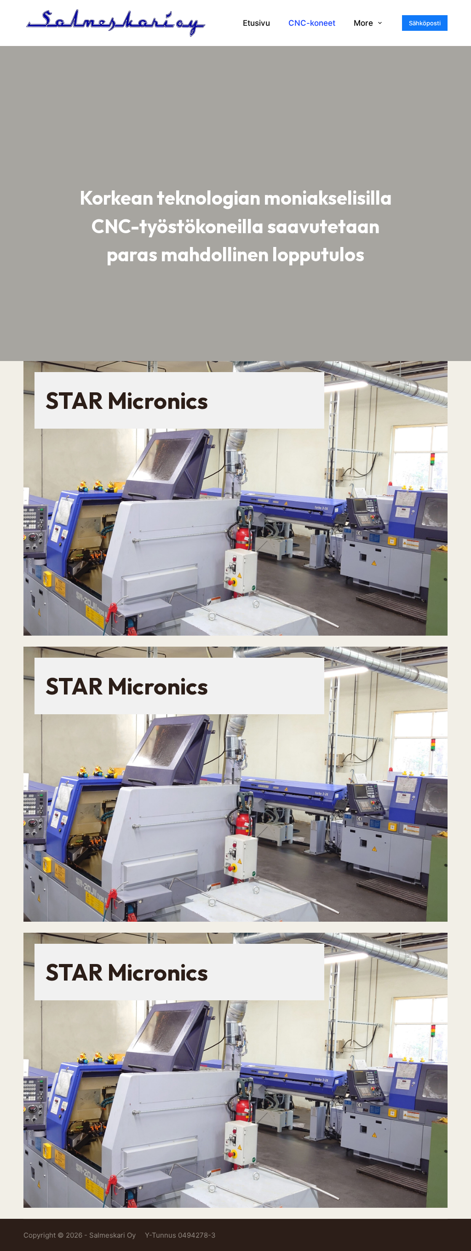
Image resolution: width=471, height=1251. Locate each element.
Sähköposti (425, 23)
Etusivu (256, 23)
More (363, 23)
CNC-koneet (311, 23)
